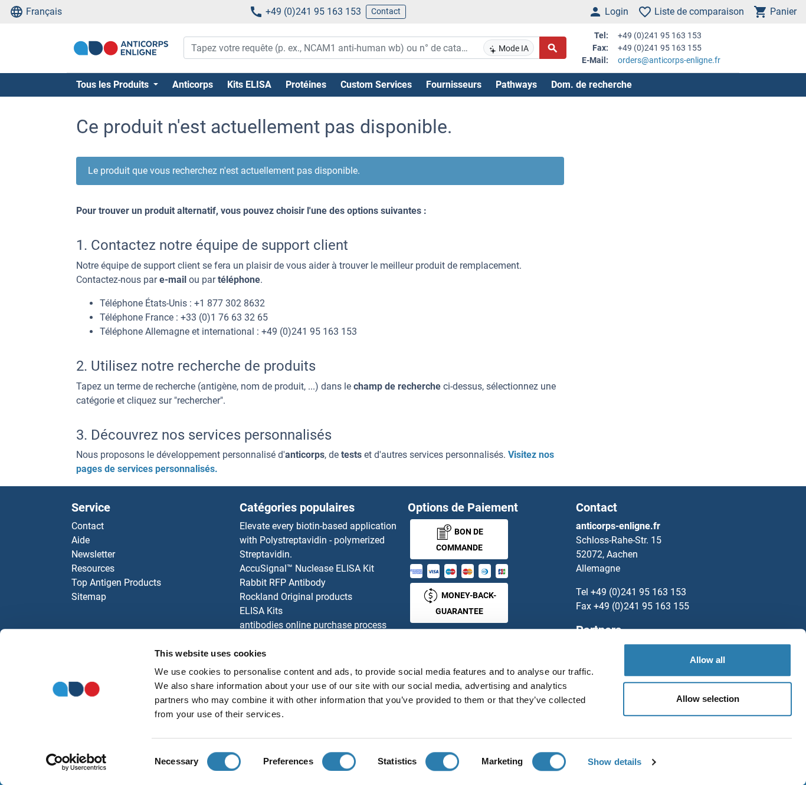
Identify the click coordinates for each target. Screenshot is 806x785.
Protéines (306, 84)
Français (44, 11)
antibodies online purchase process (313, 625)
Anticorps (192, 84)
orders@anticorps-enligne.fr (669, 60)
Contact (386, 11)
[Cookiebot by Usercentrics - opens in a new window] (76, 762)
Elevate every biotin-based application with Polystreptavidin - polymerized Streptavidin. (318, 540)
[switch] (339, 761)
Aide (80, 540)
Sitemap (88, 596)
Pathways (516, 84)
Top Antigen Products (116, 582)
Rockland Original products (296, 596)
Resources (92, 568)
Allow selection (707, 699)
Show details (614, 762)
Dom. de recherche (591, 84)
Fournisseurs (453, 84)
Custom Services (376, 84)
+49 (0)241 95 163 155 (641, 606)
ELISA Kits (261, 610)
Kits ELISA (249, 84)
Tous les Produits (113, 84)
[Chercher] (552, 48)
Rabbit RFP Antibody (283, 582)
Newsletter (93, 554)
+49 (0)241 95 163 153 (313, 11)
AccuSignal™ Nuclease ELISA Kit (307, 568)
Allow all (707, 660)
